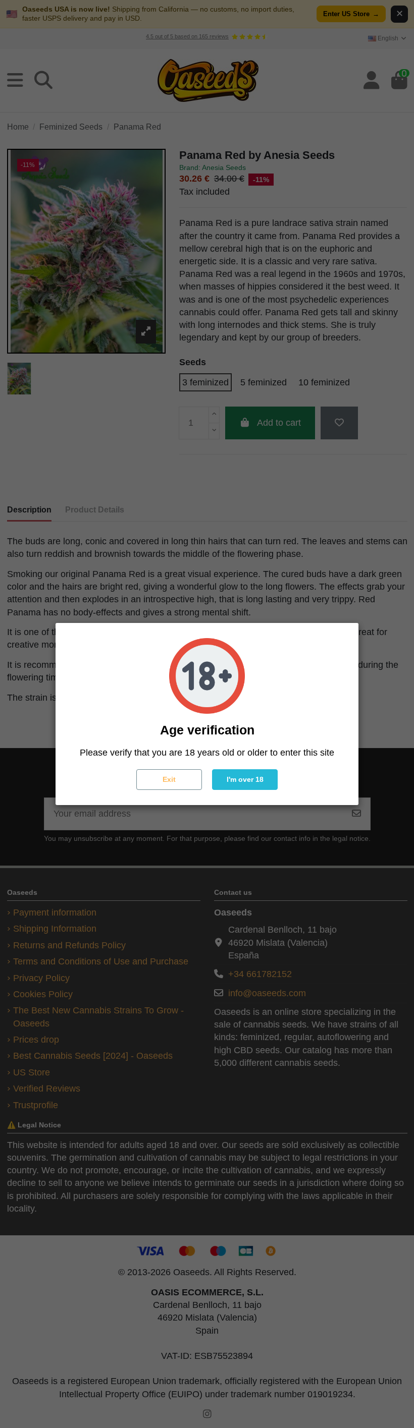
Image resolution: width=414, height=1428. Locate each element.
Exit (169, 779)
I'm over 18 (245, 779)
